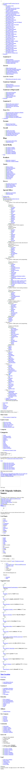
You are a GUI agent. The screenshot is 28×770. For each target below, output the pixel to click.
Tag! (4, 599)
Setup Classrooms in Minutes (17, 112)
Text (4, 529)
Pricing (4, 690)
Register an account (19, 561)
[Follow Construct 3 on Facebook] (11, 152)
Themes (11, 176)
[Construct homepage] (11, 3)
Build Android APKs (14, 70)
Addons (11, 166)
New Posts (11, 142)
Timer (4, 552)
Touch (4, 532)
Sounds (13, 173)
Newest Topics (14, 125)
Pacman (5, 621)
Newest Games (12, 131)
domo (4, 653)
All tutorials (11, 74)
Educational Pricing (12, 114)
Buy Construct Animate (13, 161)
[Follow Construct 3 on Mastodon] (11, 153)
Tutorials (10, 87)
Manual (11, 59)
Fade (4, 542)
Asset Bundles (13, 192)
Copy (2, 460)
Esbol (2, 504)
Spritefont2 (5, 528)
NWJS (12, 93)
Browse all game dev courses (14, 79)
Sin (3, 550)
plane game (5, 658)
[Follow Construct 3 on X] (9, 150)
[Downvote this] (15, 498)
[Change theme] (12, 400)
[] (6, 563)
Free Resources (14, 105)
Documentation (6, 691)
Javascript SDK (12, 96)
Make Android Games (21, 280)
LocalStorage (6, 523)
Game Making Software (8, 682)
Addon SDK (12, 63)
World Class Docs (14, 113)
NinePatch (5, 524)
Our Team (5, 717)
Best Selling (12, 184)
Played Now (5, 406)
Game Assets (5, 726)
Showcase (5, 407)
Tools (10, 178)
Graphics (11, 172)
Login (8, 196)
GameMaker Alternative (8, 688)
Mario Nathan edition (7, 626)
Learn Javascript (6, 702)
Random (5, 408)
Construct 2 (14, 301)
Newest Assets (13, 183)
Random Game (11, 427)
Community (5, 118)
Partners (4, 704)
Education (5, 98)
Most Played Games (15, 133)
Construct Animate (17, 287)
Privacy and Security (14, 106)
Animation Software (7, 683)
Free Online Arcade (7, 731)
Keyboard (5, 521)
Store (4, 154)
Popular (4, 405)
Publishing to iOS (13, 71)
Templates (12, 175)
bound (4, 537)
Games (10, 171)
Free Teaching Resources (8, 701)
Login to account (12, 399)
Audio (4, 519)
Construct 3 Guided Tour (11, 417)
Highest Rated (13, 186)
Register (5, 196)
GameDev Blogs (6, 729)
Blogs (7, 390)
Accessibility (5, 763)
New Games (9, 423)
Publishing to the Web (16, 69)
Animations (12, 168)
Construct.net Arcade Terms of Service (15, 458)
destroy (4, 540)
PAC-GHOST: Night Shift (8, 648)
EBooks (11, 169)
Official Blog (14, 140)
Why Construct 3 (6, 699)
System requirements (15, 60)
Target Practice (6, 669)
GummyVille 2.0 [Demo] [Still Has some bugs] (13, 636)
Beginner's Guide (12, 68)
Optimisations (15, 72)
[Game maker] (11, 198)
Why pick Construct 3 (14, 103)
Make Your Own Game (8, 689)
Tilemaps (11, 177)
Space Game (6, 631)
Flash (4, 543)
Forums (7, 363)
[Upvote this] (5, 498)
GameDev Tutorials (7, 728)
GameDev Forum (6, 727)
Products (5, 4)
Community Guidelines (8, 732)
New (4, 403)
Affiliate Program (6, 711)
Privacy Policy (6, 760)
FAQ (10, 107)
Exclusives (10, 187)
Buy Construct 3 (11, 160)
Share (9, 501)
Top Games (12, 130)
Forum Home (12, 123)
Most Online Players (13, 134)
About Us (5, 716)
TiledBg (4, 530)
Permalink (8, 577)
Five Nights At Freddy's (8, 609)
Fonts (10, 170)
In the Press (5, 720)
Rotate (4, 548)
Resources (5, 54)
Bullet (4, 539)
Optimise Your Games (21, 283)
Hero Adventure (6, 604)
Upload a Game (13, 135)
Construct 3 (17, 202)
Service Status (6, 764)
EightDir (5, 541)
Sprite (4, 526)
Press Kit (5, 718)
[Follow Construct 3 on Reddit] (10, 147)
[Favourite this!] (6, 502)
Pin (3, 546)
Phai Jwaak (5, 643)
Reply (7, 578)
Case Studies (5, 694)
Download (13, 92)
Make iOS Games (21, 281)
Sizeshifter (5, 593)
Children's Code (6, 761)
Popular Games (10, 424)
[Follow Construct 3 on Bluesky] (10, 151)
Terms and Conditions (7, 759)
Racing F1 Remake (7, 664)
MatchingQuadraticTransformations (10, 587)
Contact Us (8, 398)
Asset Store (8, 350)
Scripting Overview (14, 61)
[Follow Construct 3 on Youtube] (10, 148)
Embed (9, 499)
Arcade (7, 374)
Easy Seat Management (8, 700)
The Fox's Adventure (7, 614)
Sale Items (10, 194)
